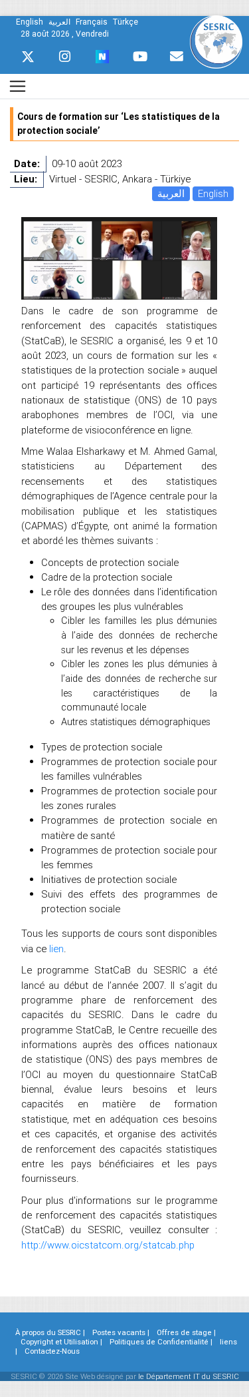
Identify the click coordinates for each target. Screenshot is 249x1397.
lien (56, 948)
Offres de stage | (186, 1332)
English (213, 193)
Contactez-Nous (52, 1351)
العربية (171, 193)
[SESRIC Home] (216, 41)
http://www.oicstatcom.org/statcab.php (108, 1245)
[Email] (176, 56)
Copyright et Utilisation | (61, 1341)
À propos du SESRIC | (50, 1332)
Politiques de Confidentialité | (161, 1341)
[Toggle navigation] (17, 86)
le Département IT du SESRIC (188, 1376)
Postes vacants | (120, 1332)
